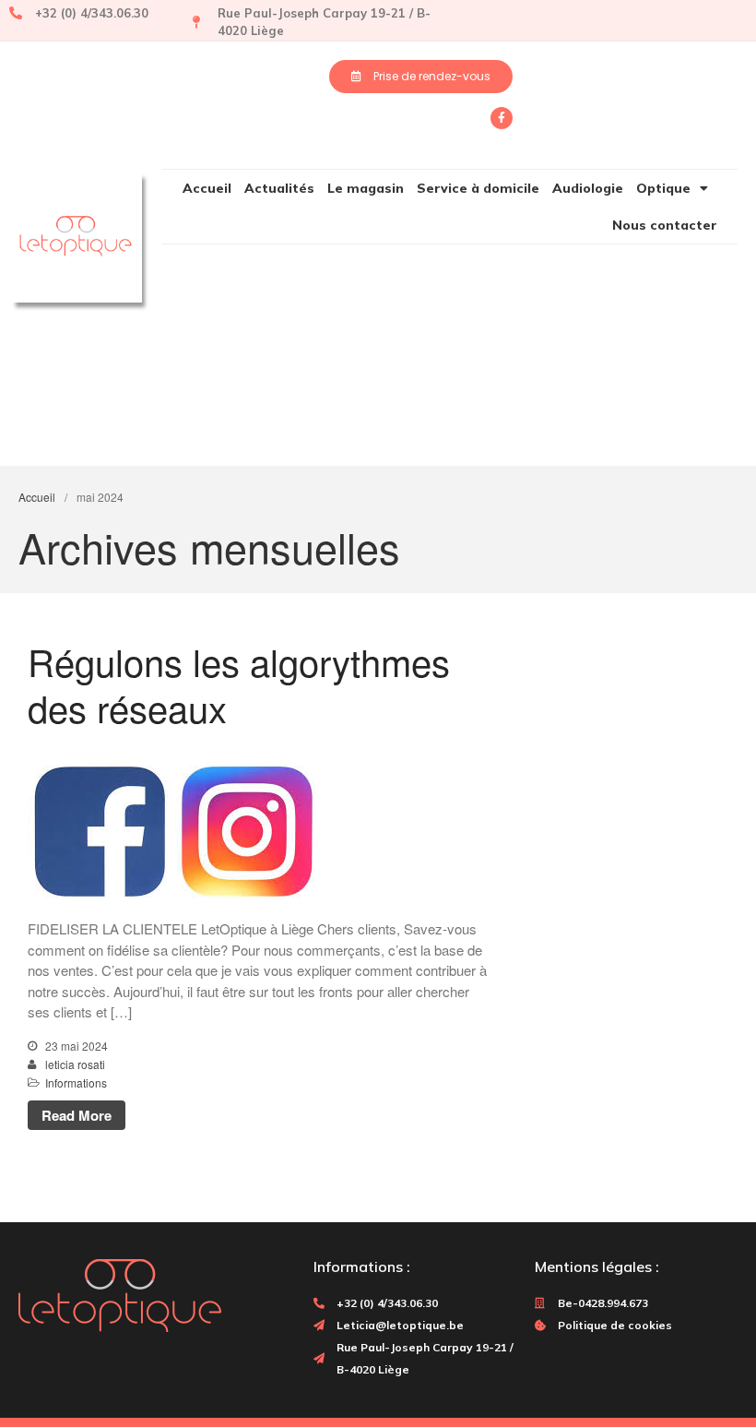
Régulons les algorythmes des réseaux (239, 684)
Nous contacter (664, 225)
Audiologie (587, 188)
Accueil (207, 188)
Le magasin (365, 188)
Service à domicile (478, 188)
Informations (76, 1082)
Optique (663, 188)
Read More (76, 1115)
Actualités (279, 188)
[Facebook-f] (501, 118)
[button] (421, 76)
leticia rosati (75, 1064)
